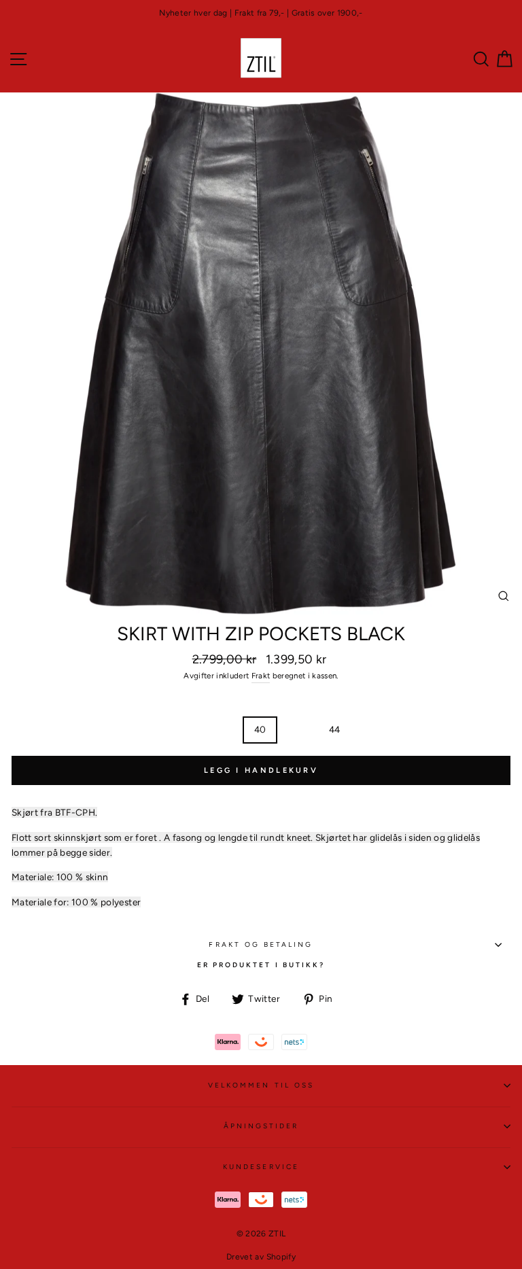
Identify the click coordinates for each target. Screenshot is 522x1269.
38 (223, 729)
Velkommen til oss (261, 1085)
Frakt (261, 675)
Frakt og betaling (261, 944)
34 (150, 729)
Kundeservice (261, 1166)
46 (372, 729)
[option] (261, 13)
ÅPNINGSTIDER (261, 1126)
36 (186, 729)
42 (297, 729)
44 (335, 729)
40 (260, 729)
